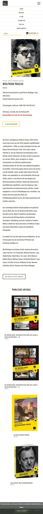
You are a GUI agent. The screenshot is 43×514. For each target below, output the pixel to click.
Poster (21, 24)
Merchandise (21, 28)
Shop (21, 9)
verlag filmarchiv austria (16, 81)
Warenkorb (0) (34, 33)
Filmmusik (21, 20)
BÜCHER (5, 81)
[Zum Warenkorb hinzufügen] (36, 66)
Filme (22, 17)
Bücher (21, 13)
